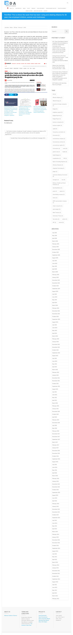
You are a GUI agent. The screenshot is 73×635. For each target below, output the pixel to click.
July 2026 (54, 232)
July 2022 (54, 358)
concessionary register (58, 145)
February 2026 (55, 243)
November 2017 (56, 436)
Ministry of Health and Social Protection (59, 183)
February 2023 (55, 338)
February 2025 (55, 274)
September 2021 (56, 386)
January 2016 (55, 481)
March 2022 (55, 369)
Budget (55, 108)
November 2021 (56, 380)
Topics (28, 8)
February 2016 (55, 478)
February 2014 (55, 534)
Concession (56, 135)
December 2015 (56, 484)
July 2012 (54, 584)
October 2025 (55, 252)
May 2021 (54, 397)
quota (55, 191)
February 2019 (55, 419)
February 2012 (55, 598)
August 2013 (55, 551)
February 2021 (55, 405)
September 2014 (56, 517)
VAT (54, 222)
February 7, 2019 (22, 27)
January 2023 (55, 341)
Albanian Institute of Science (10, 615)
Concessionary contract (59, 141)
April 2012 (54, 593)
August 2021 (55, 389)
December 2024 (56, 280)
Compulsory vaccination (59, 132)
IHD (65, 158)
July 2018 (54, 425)
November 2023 (56, 313)
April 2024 (54, 302)
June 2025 (54, 263)
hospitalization (57, 158)
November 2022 (56, 347)
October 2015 (55, 489)
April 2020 (54, 417)
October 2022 (55, 350)
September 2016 (56, 459)
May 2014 (54, 526)
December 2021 (56, 378)
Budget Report (57, 118)
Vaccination (56, 219)
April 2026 (54, 238)
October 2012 (55, 576)
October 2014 (55, 514)
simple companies (57, 205)
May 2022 (54, 364)
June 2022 (54, 361)
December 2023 (56, 311)
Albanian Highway (57, 97)
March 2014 (55, 531)
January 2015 (55, 506)
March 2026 (55, 241)
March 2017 (55, 442)
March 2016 (55, 475)
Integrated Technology (58, 168)
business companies (58, 122)
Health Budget (57, 155)
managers (56, 179)
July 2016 (54, 464)
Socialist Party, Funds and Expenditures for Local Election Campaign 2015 (28, 138)
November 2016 (56, 453)
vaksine (64, 219)
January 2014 (55, 537)
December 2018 (56, 422)
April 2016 (54, 473)
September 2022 (56, 352)
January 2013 (55, 567)
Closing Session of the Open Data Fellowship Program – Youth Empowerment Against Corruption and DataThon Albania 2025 (60, 59)
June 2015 (54, 498)
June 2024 (54, 297)
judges (55, 171)
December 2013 (56, 540)
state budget (56, 209)
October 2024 (55, 285)
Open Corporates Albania (44, 618)
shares (55, 197)
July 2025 (54, 260)
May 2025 (54, 266)
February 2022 (55, 372)
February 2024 (55, 308)
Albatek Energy (57, 100)
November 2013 (56, 542)
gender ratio (56, 151)
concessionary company (59, 138)
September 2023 (56, 319)
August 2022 (55, 355)
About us (12, 8)
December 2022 (56, 344)
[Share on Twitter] (11, 95)
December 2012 (56, 570)
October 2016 (55, 456)
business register (57, 125)
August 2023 (55, 322)
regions (62, 191)
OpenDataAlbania (57, 187)
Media (24, 8)
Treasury (33, 8)
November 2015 (56, 486)
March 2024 (55, 305)
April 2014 (54, 528)
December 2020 (56, 411)
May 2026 (54, 235)
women (61, 222)
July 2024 (54, 294)
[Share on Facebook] (6, 95)
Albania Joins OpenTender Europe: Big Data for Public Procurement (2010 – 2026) (58, 67)
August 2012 (55, 581)
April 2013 (54, 559)
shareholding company (59, 194)
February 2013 (55, 565)
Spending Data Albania (44, 620)
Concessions (56, 148)
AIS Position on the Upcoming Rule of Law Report (59, 83)
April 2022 (54, 366)
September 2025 (56, 255)
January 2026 (55, 246)
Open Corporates (40, 8)
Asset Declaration (43, 615)
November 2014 (56, 512)
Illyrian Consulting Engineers (60, 161)
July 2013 (54, 554)
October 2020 (55, 414)
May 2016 (54, 470)
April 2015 (54, 500)
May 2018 (54, 428)
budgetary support (58, 112)
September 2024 (56, 288)
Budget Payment (57, 115)
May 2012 (54, 590)
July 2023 (54, 324)
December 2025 (56, 249)
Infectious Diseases (58, 164)
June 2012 (54, 587)
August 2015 (55, 495)
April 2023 (54, 333)
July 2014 (54, 520)
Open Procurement (62, 8)
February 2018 (55, 431)
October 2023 (55, 316)
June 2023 (54, 327)
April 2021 (54, 400)
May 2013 (54, 556)
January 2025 (55, 277)
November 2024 (56, 283)
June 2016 (54, 467)
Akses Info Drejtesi (43, 621)
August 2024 (55, 291)
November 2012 (56, 573)
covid (65, 148)
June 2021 (54, 394)
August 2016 (55, 461)
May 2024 (54, 299)
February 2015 (55, 503)
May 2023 (54, 330)
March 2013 (55, 562)
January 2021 (55, 408)
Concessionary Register (51, 8)
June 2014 (54, 523)
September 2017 (56, 439)
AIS (54, 94)
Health (65, 151)
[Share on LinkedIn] (15, 95)
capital (55, 128)
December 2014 (56, 509)
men (63, 179)
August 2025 (55, 257)
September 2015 (56, 492)
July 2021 (54, 392)
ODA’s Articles (18, 8)
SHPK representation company (60, 201)
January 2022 (55, 375)
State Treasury (57, 212)
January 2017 (55, 447)
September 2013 (56, 548)
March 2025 (55, 271)
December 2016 (56, 450)
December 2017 (56, 433)
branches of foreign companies (60, 104)
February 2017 (55, 445)
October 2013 (55, 545)
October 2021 (55, 383)
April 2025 (54, 269)
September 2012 (56, 579)
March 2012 (55, 595)
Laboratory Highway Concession (60, 175)
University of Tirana (58, 215)
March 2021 (55, 403)
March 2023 (55, 336)
